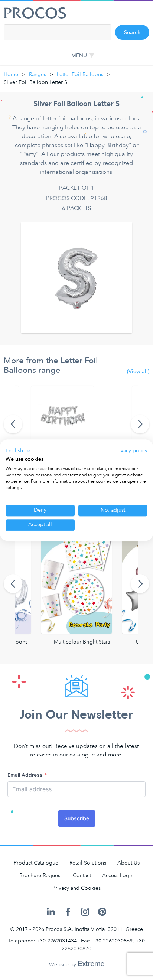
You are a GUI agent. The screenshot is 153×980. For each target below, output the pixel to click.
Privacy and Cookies (76, 888)
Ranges (37, 74)
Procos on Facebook (68, 912)
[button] (18, 450)
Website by (63, 964)
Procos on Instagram (85, 912)
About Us (128, 863)
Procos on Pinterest (102, 912)
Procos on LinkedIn (50, 912)
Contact (82, 875)
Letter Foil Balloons (80, 74)
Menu (79, 55)
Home (11, 74)
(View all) (138, 372)
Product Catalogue (36, 863)
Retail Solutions (87, 863)
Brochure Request (40, 875)
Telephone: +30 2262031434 (42, 941)
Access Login (118, 875)
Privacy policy (130, 450)
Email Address (27, 775)
